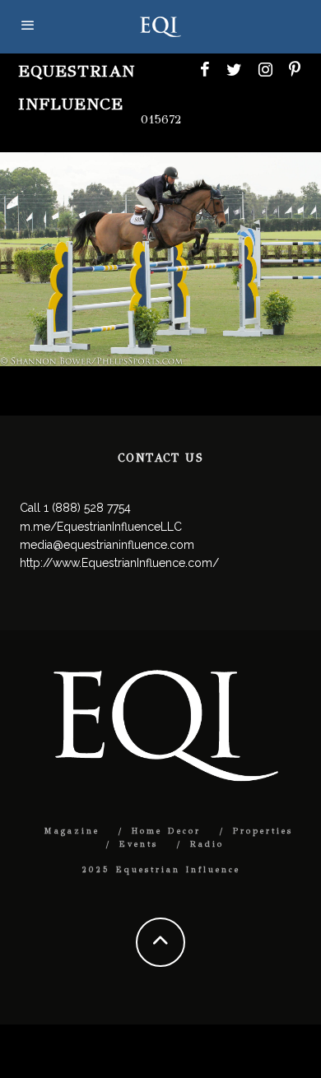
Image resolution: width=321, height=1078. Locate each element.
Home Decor (166, 831)
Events (138, 844)
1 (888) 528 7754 (87, 507)
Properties (263, 831)
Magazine (72, 831)
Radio (207, 844)
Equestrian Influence (76, 87)
